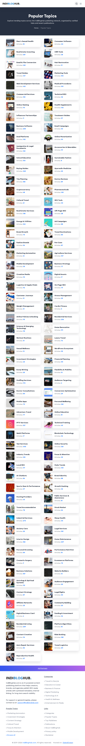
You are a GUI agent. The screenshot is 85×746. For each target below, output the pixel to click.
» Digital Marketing (51, 692)
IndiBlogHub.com (29, 743)
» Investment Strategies (15, 717)
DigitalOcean (68, 743)
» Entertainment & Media (54, 703)
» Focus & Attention (13, 728)
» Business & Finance (52, 688)
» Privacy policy (50, 731)
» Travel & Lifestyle (51, 681)
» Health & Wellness (52, 699)
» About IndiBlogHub (52, 728)
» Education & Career (52, 685)
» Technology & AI (51, 696)
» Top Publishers (50, 720)
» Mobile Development (15, 731)
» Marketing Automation (15, 713)
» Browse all (10, 735)
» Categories (49, 713)
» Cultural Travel (12, 724)
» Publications (49, 724)
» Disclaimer (48, 735)
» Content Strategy (13, 720)
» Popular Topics (50, 717)
